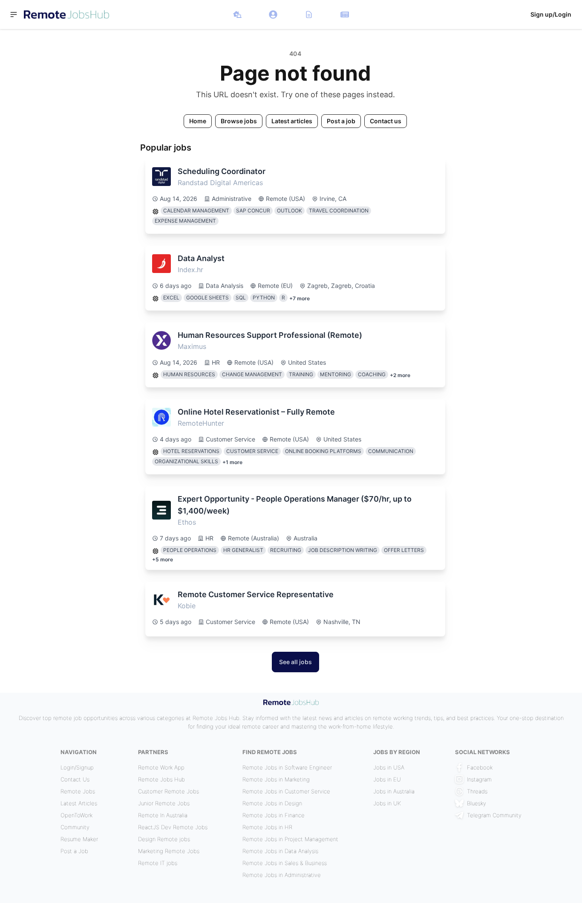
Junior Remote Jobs (164, 803)
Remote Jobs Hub (161, 779)
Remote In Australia (162, 815)
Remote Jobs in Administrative (281, 874)
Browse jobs (239, 121)
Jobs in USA (388, 767)
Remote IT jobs (157, 862)
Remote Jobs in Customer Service (286, 791)
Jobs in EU (387, 779)
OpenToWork (76, 815)
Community (75, 827)
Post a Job (74, 851)
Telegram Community (494, 815)
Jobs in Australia (394, 791)
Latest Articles (79, 803)
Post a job (341, 121)
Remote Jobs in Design (272, 803)
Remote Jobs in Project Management (290, 839)
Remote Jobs (78, 791)
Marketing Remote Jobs (168, 851)
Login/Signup (77, 767)
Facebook (480, 767)
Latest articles (291, 121)
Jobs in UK (387, 803)
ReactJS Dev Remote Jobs (172, 827)
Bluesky (476, 803)
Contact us (385, 121)
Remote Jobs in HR (267, 827)
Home (197, 121)
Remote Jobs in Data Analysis (280, 851)
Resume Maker (79, 839)
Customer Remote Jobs (168, 791)
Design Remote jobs (164, 839)
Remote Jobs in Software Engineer (287, 767)
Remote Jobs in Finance (273, 815)
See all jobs (295, 661)
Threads (477, 791)
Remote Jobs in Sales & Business (284, 862)
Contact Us (75, 779)
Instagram (479, 779)
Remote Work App (161, 767)
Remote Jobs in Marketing (276, 779)
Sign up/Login (550, 14)
